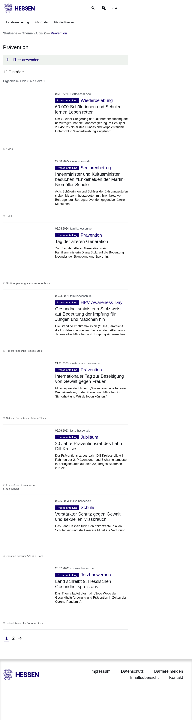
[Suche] (93, 8)
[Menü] (81, 8)
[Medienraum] (104, 8)
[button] (66, 60)
